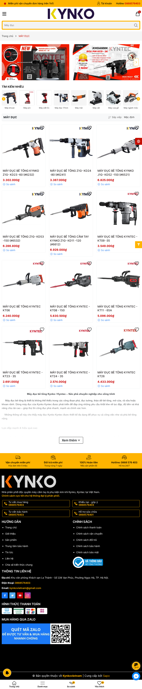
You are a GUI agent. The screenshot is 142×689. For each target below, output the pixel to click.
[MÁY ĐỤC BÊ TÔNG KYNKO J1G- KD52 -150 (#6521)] (118, 146)
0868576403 (22, 582)
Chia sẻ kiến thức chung (19, 564)
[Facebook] (5, 595)
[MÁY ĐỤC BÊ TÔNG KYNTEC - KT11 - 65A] (118, 282)
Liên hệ (9, 558)
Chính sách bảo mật (87, 552)
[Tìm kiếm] (136, 25)
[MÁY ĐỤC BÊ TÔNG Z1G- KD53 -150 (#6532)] (23, 212)
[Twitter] (12, 595)
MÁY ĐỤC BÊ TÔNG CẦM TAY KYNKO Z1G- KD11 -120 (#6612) (69, 240)
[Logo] (71, 14)
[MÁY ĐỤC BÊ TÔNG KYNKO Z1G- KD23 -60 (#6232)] (23, 146)
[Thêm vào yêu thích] (42, 128)
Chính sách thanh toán (88, 527)
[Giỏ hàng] (137, 13)
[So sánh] (9, 184)
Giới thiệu (10, 533)
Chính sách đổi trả (86, 539)
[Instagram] (28, 595)
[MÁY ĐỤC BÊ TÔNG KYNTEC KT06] (23, 282)
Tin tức (9, 552)
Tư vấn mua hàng (18, 503)
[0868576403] (128, 3)
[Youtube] (20, 595)
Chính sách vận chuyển (89, 533)
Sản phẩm (11, 539)
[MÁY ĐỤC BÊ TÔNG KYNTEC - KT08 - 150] (71, 282)
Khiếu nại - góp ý (88, 503)
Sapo (106, 675)
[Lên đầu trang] (137, 657)
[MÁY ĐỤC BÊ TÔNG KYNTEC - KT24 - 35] (71, 348)
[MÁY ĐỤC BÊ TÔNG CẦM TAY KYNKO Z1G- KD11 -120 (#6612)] (71, 212)
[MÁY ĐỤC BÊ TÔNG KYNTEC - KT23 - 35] (23, 348)
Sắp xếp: (117, 117)
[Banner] (35, 62)
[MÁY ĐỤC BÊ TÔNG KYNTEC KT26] (118, 348)
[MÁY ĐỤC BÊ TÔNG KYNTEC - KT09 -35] (118, 212)
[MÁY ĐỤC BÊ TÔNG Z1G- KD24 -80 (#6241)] (71, 146)
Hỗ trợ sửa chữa (88, 513)
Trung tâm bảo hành (16, 546)
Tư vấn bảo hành (18, 513)
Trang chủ (11, 527)
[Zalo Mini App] (71, 644)
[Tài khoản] (104, 3)
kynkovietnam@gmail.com (25, 588)
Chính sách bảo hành (88, 546)
